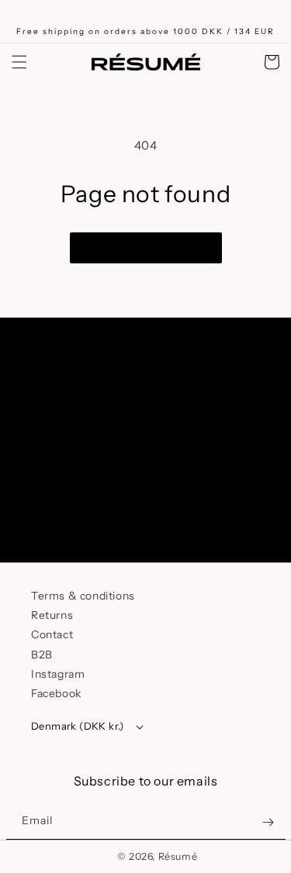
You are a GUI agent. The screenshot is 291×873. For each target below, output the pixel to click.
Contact (52, 634)
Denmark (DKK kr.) (77, 726)
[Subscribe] (243, 507)
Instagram (58, 674)
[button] (19, 62)
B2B (42, 655)
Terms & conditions (83, 596)
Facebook (56, 693)
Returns (52, 615)
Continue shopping (146, 248)
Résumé (178, 856)
